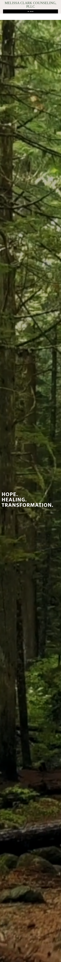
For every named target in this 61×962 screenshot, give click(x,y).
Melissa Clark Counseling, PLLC (30, 4)
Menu (32, 11)
